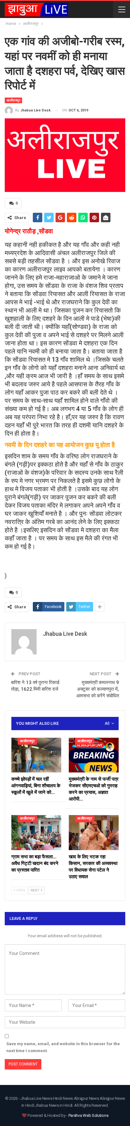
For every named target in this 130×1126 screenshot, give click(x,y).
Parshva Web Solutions (88, 1115)
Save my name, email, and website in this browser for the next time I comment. (63, 1047)
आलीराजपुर (13, 100)
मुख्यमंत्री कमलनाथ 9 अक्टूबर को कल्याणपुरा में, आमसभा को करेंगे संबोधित (97, 689)
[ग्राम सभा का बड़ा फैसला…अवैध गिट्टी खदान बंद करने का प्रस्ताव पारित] (36, 832)
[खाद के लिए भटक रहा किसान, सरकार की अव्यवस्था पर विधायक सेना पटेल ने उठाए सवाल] (94, 832)
